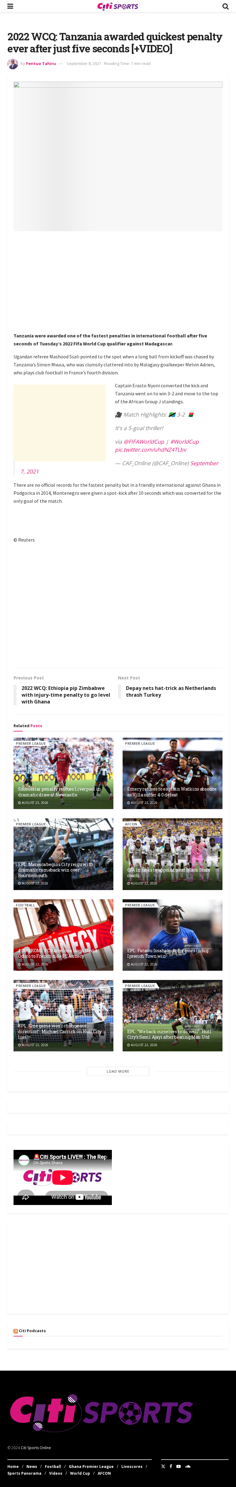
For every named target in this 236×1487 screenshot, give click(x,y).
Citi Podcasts (32, 1330)
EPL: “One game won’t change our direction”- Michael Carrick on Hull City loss (60, 1031)
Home (13, 1466)
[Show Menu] (10, 6)
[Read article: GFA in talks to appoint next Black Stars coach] (172, 854)
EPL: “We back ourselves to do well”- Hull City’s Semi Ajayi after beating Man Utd (169, 1034)
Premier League (31, 743)
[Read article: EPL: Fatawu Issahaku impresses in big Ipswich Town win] (172, 935)
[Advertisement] (125, 280)
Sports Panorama (24, 1473)
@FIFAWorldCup (144, 441)
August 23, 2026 (34, 802)
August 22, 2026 (143, 883)
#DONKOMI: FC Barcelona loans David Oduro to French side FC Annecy (57, 953)
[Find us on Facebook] (171, 1466)
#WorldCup (184, 441)
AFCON (131, 824)
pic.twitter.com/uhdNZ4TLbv (150, 449)
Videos (55, 1473)
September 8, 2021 (84, 63)
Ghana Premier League (91, 1466)
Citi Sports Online (36, 1447)
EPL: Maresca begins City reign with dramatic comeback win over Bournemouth (55, 869)
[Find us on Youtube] (178, 1466)
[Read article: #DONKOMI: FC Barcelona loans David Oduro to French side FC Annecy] (63, 935)
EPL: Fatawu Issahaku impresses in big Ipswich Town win (167, 953)
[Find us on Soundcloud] (188, 1466)
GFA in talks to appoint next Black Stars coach (168, 872)
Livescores (132, 1466)
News (31, 1466)
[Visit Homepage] (118, 6)
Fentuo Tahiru (41, 63)
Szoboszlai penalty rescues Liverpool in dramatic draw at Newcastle (59, 791)
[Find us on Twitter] (163, 1466)
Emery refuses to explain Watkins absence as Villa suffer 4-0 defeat (172, 791)
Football (25, 905)
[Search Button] (225, 6)
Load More (118, 1071)
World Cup (80, 1473)
